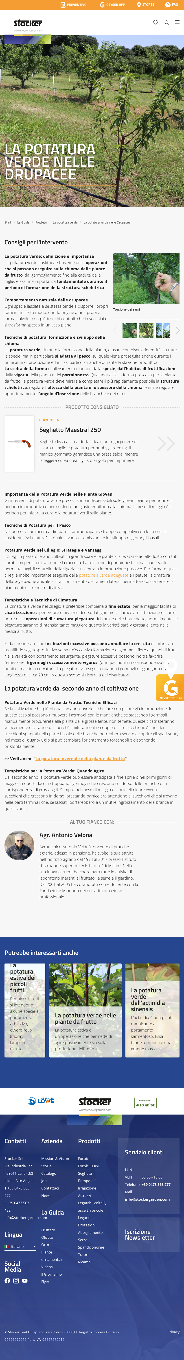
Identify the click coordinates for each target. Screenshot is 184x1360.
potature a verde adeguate (103, 575)
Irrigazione (87, 1188)
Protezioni (87, 1225)
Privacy (173, 1332)
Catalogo (48, 1173)
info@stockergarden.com (25, 1217)
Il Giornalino (51, 1274)
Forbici (84, 1158)
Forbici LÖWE (89, 1166)
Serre (82, 1239)
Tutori (83, 1254)
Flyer (45, 1281)
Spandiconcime (91, 1247)
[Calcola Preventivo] (73, 5)
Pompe (84, 1180)
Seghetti (85, 1173)
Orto (45, 1244)
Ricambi (85, 1262)
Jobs (44, 1180)
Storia (46, 1166)
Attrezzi (84, 1195)
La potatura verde (65, 222)
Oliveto (47, 1237)
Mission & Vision (55, 1158)
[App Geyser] (112, 5)
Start (7, 222)
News (45, 1195)
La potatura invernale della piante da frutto (80, 758)
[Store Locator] (145, 5)
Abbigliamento (90, 1232)
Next (175, 278)
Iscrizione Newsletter (140, 1234)
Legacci (84, 1217)
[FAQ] (172, 5)
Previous (117, 278)
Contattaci (50, 1188)
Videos (47, 1266)
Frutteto (41, 222)
